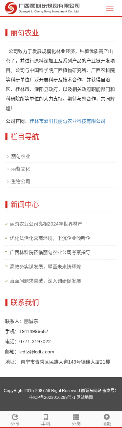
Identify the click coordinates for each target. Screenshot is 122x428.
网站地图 (85, 397)
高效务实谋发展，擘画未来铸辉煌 (45, 266)
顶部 (106, 424)
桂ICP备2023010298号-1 (52, 397)
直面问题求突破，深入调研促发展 (45, 281)
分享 (15, 424)
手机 (45, 424)
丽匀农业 (20, 156)
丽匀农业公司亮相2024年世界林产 (46, 224)
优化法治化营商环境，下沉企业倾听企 (50, 238)
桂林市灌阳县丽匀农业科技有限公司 (67, 121)
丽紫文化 (20, 169)
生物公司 (20, 181)
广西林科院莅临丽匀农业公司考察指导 (50, 252)
